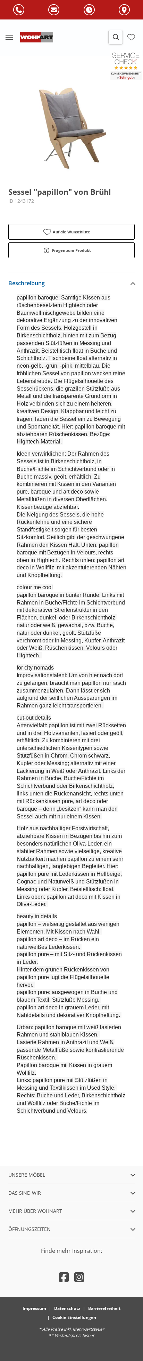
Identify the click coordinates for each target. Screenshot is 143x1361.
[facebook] (64, 1277)
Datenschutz (67, 1308)
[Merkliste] (131, 37)
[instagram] (79, 1277)
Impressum (34, 1308)
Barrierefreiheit (104, 1308)
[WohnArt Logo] (36, 37)
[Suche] (116, 37)
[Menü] (9, 37)
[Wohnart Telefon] (18, 10)
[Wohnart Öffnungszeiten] (89, 10)
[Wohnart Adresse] (124, 10)
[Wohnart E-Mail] (53, 10)
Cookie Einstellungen (74, 1317)
